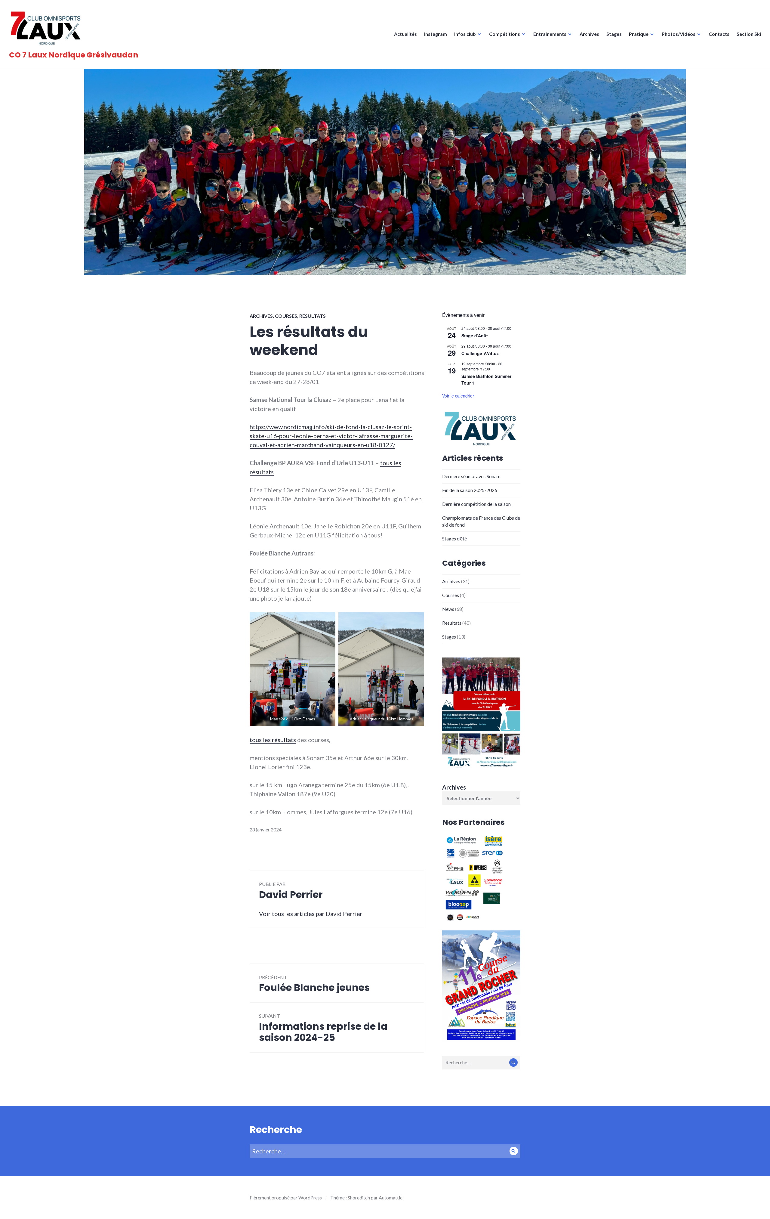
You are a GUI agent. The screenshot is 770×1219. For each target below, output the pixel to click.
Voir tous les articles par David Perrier (310, 913)
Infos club (465, 34)
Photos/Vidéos (678, 34)
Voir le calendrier (458, 396)
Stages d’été (454, 538)
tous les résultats (273, 739)
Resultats (312, 316)
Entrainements (549, 34)
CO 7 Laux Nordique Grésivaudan (73, 55)
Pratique (638, 34)
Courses (286, 316)
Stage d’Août (474, 336)
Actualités (405, 34)
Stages (614, 34)
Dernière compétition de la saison (476, 504)
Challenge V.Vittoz (480, 353)
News (448, 609)
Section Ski (749, 34)
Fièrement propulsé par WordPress (286, 1197)
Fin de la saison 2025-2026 (469, 490)
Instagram (435, 34)
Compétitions (504, 34)
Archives (589, 34)
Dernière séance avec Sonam (471, 476)
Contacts (719, 34)
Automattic (390, 1197)
